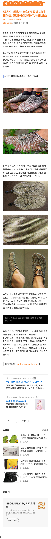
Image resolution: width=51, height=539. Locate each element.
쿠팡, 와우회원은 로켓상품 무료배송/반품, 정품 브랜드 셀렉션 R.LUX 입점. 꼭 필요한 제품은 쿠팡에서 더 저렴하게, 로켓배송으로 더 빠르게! (25, 387)
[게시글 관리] (14, 421)
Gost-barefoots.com (27, 364)
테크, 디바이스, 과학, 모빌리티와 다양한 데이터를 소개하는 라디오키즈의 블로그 (20, 512)
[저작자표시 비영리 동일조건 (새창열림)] (32, 421)
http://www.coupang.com (19, 378)
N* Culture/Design (12, 20)
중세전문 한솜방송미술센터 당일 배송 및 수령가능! (17, 401)
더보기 (45, 430)
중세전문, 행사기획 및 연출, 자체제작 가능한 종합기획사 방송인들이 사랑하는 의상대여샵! (17, 406)
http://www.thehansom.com (20, 397)
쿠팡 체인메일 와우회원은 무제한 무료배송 (25, 382)
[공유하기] (11, 421)
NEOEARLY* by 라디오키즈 (20, 505)
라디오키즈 (7, 23)
